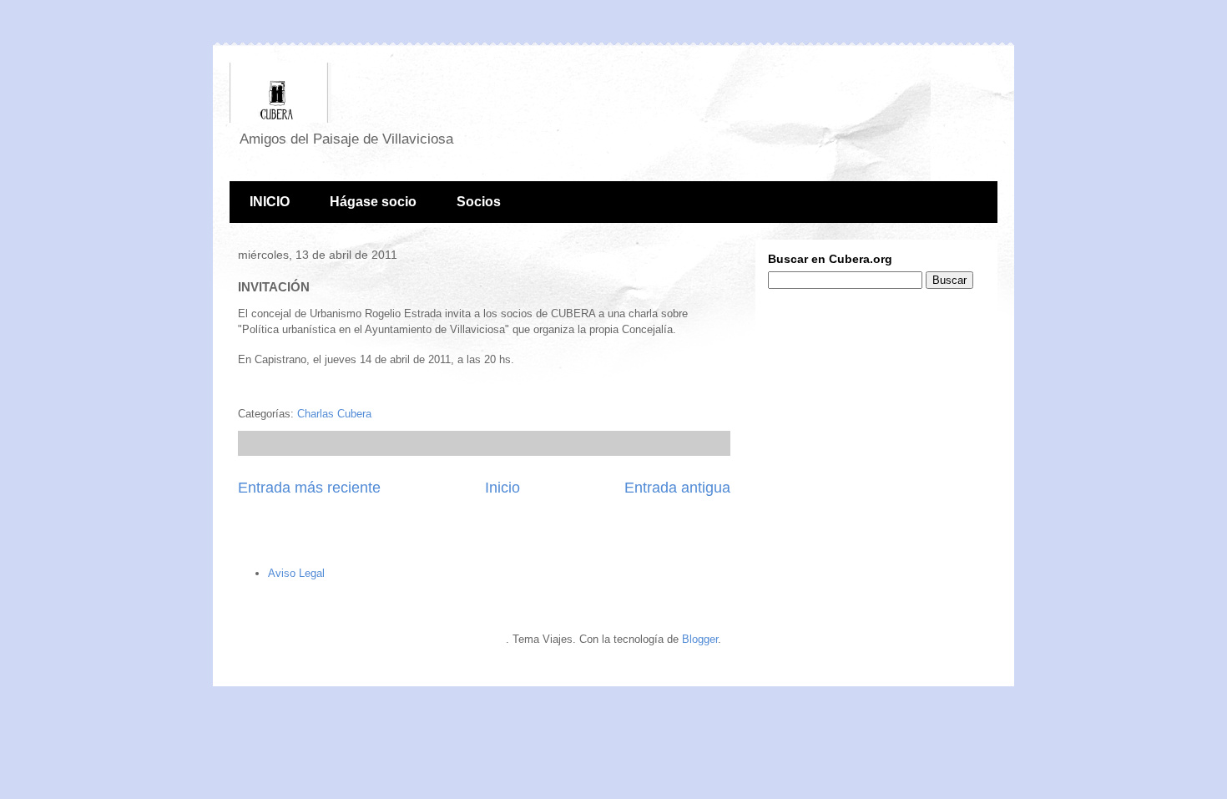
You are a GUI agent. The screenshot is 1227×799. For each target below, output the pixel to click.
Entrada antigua (677, 487)
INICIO (270, 202)
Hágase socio (373, 202)
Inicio (502, 487)
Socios (479, 202)
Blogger (700, 639)
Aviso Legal (296, 573)
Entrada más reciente (309, 487)
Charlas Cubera (334, 413)
